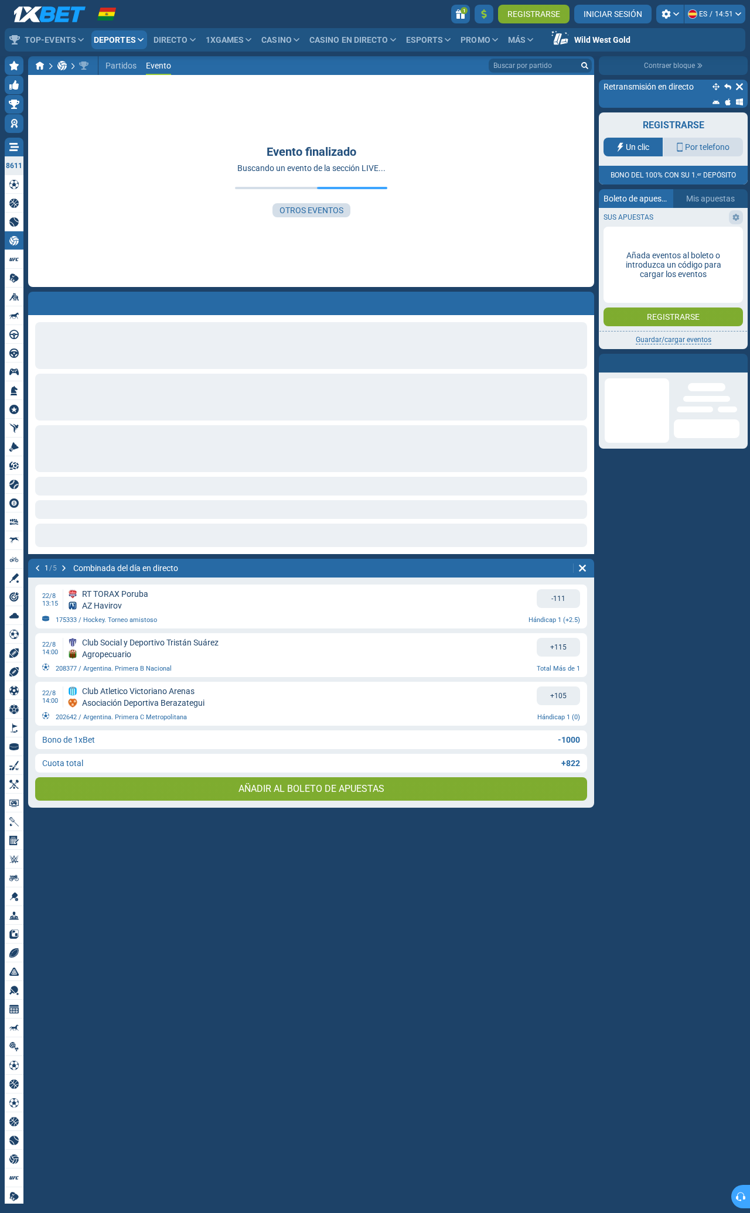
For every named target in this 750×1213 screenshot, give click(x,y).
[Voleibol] (62, 65)
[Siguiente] (64, 568)
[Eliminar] (582, 568)
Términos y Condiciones (669, 232)
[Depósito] (484, 14)
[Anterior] (37, 568)
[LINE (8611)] (40, 65)
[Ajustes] (670, 14)
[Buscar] (585, 66)
